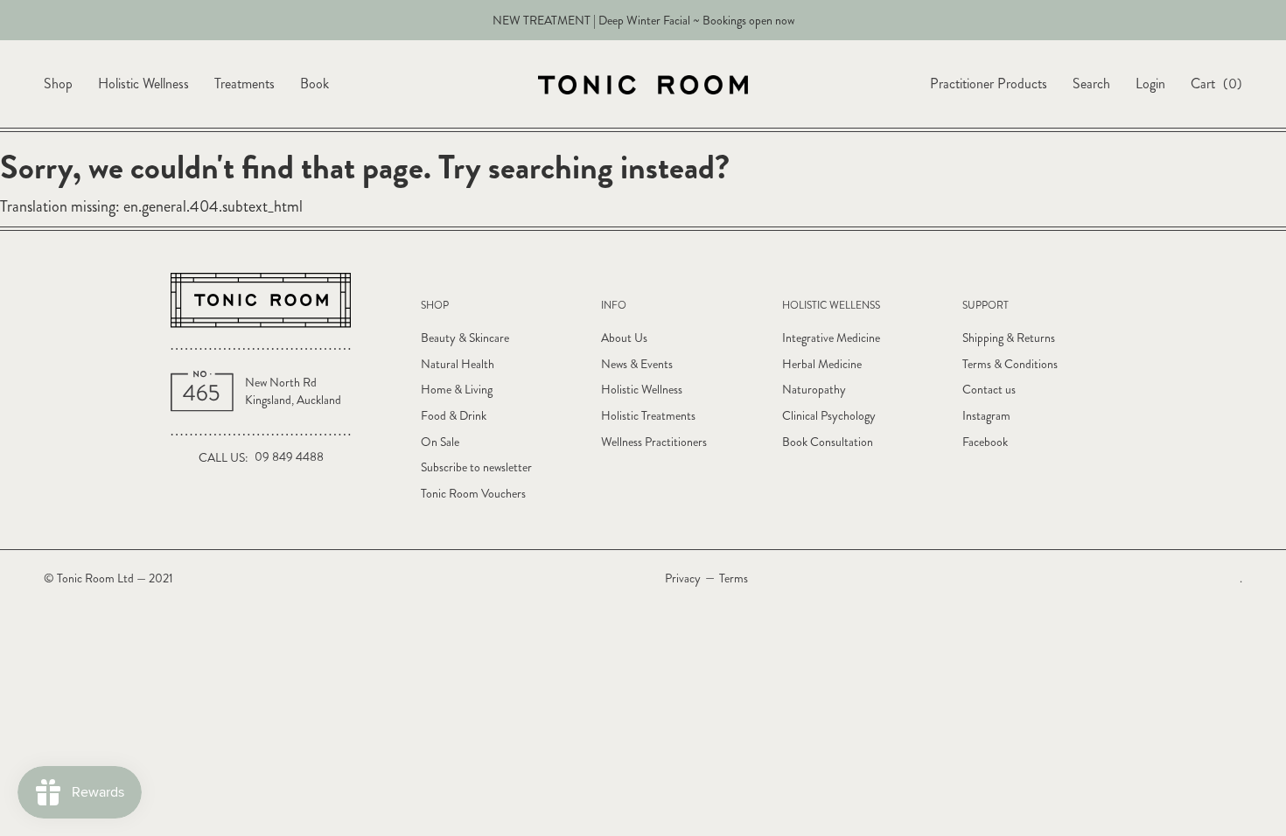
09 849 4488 (289, 457)
